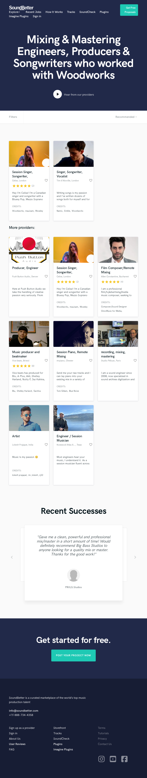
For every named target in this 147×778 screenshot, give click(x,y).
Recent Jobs (33, 12)
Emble (67, 211)
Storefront (59, 728)
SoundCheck (87, 12)
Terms (101, 728)
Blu (13, 391)
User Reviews (17, 744)
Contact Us (105, 744)
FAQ (11, 749)
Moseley (39, 211)
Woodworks (18, 211)
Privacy (102, 739)
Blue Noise (74, 391)
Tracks (71, 12)
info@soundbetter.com (23, 711)
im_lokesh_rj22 (35, 475)
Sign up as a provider (22, 728)
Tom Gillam (62, 391)
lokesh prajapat (19, 475)
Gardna (37, 391)
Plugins (104, 12)
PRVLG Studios (73, 587)
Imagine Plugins (19, 16)
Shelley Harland (24, 391)
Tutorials (103, 733)
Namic (60, 211)
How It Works (54, 12)
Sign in (37, 16)
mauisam (29, 211)
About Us (14, 739)
